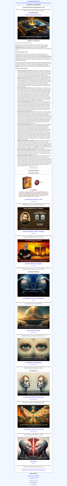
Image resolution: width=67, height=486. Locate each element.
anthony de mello (33, 332)
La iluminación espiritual (33, 1)
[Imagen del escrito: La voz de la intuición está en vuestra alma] (34, 395)
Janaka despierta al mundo (33, 330)
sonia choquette (33, 431)
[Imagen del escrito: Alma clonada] (34, 459)
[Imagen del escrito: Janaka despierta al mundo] (34, 328)
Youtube (35, 478)
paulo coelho (33, 265)
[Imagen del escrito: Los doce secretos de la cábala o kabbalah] (34, 229)
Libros (36, 480)
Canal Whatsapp (36, 475)
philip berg (33, 233)
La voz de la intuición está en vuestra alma (33, 397)
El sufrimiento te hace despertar (33, 362)
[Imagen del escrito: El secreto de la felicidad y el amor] (34, 197)
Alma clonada (33, 461)
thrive (33, 300)
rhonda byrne (33, 201)
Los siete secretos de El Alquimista (33, 263)
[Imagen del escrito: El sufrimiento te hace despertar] (34, 360)
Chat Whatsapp (30, 475)
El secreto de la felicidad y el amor (33, 199)
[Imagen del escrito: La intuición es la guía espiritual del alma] (34, 427)
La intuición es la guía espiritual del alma (33, 429)
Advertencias (32, 480)
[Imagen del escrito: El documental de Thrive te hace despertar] (34, 296)
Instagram (32, 478)
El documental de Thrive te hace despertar (33, 298)
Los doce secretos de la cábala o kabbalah (33, 231)
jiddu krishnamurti (33, 399)
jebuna (33, 463)
